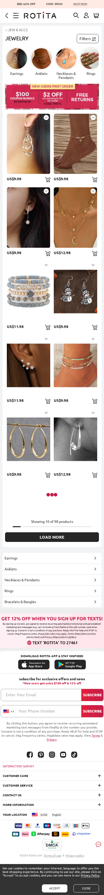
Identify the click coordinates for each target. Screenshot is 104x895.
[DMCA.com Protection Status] (52, 845)
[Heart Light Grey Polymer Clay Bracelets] (28, 291)
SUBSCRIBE (92, 695)
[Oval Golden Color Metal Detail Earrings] (28, 439)
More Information (18, 804)
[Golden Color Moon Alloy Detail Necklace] (75, 217)
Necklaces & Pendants (22, 580)
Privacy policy (75, 855)
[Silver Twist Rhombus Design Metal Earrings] (28, 144)
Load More (52, 537)
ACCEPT (54, 888)
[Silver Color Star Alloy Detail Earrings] (28, 365)
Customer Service (18, 785)
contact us (12, 795)
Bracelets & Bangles (20, 602)
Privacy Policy (90, 875)
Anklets (11, 569)
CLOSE (86, 888)
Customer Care (15, 775)
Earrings (11, 558)
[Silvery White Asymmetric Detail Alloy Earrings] (75, 439)
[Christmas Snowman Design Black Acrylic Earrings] (75, 291)
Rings (9, 591)
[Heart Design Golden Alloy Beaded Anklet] (75, 144)
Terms (96, 735)
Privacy (52, 739)
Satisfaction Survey (18, 766)
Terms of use (52, 855)
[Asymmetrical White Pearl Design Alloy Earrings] (28, 217)
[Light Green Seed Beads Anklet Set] (75, 365)
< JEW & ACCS (16, 30)
